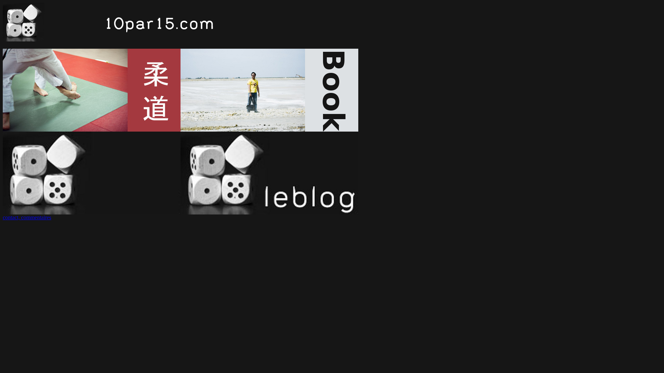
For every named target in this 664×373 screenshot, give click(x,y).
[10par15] (136, 22)
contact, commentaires (27, 217)
